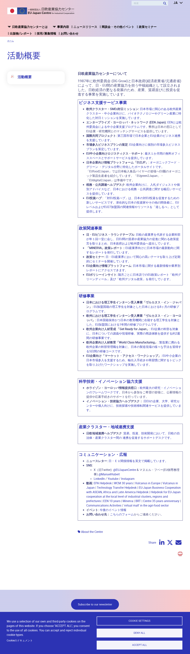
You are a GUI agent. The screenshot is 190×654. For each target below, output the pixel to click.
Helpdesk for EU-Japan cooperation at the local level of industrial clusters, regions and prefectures (133, 496)
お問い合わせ (69, 33)
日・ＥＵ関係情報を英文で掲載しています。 (138, 461)
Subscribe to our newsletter (95, 604)
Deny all (139, 633)
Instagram (128, 479)
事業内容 (63, 27)
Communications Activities (103, 505)
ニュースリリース (85, 27)
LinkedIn (99, 479)
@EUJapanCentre (124, 470)
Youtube (113, 479)
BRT (138, 501)
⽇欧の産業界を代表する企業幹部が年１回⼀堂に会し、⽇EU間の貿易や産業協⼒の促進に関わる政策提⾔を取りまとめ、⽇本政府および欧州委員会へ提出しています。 (133, 238)
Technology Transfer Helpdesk (117, 488)
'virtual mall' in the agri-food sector (146, 505)
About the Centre (92, 532)
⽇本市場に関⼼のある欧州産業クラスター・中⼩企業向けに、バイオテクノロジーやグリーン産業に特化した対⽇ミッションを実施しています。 (133, 113)
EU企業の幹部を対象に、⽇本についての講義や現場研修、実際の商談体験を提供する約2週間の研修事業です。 (133, 333)
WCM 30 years (123, 483)
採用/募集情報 (46, 33)
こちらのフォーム (122, 514)
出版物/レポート (21, 33)
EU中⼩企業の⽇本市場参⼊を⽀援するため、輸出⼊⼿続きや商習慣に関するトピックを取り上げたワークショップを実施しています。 (133, 360)
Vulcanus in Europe (147, 483)
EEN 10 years (111, 501)
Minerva (128, 501)
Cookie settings (139, 620)
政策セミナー (148, 27)
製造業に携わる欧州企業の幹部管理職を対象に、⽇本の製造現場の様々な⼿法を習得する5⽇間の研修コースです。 (133, 346)
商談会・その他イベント (118, 27)
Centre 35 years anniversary (161, 501)
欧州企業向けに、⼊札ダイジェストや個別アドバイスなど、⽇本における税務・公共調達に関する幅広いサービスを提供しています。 (133, 189)
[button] (175, 3)
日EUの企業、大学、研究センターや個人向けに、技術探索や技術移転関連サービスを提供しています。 (133, 405)
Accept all (139, 645)
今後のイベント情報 (113, 510)
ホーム (10, 40)
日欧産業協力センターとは (30, 27)
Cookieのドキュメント (20, 640)
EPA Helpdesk (103, 483)
